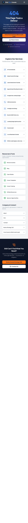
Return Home (15, 40)
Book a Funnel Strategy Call (14, 262)
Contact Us (15, 266)
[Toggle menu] (24, 2)
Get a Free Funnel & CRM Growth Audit (14, 35)
